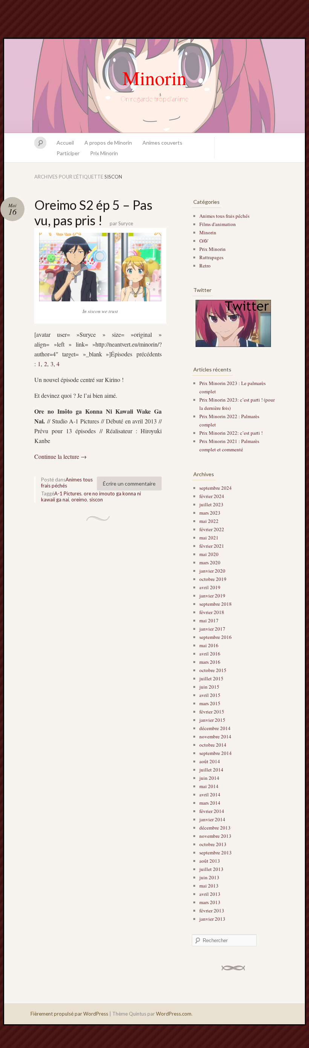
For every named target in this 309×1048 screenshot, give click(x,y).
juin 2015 (209, 686)
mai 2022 (209, 521)
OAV (203, 240)
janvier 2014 (212, 819)
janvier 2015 (212, 719)
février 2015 (211, 711)
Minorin (154, 77)
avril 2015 (209, 695)
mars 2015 (209, 703)
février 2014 (211, 811)
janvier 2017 (212, 628)
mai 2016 (209, 645)
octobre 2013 (212, 844)
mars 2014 (209, 802)
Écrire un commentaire (129, 483)
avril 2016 (209, 653)
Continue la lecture (60, 456)
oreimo (79, 500)
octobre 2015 (212, 670)
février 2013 (211, 910)
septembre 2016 (215, 637)
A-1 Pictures (67, 493)
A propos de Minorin (108, 142)
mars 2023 (209, 512)
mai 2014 (209, 786)
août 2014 (209, 761)
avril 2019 (209, 587)
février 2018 (211, 612)
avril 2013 (209, 894)
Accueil (65, 142)
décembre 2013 (215, 827)
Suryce (125, 223)
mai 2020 (209, 554)
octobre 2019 (212, 579)
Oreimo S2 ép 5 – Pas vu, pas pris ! (93, 212)
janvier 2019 (212, 595)
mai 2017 (209, 620)
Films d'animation (217, 224)
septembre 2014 (215, 753)
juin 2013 (209, 877)
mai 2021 (209, 537)
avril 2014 (209, 794)
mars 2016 (209, 661)
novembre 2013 (215, 836)
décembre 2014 (215, 728)
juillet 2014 (211, 769)
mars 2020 (209, 562)
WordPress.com (173, 1014)
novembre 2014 (215, 736)
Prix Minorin (104, 153)
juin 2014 (209, 778)
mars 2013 (209, 902)
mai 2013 (209, 885)
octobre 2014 (212, 744)
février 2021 (211, 545)
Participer (68, 153)
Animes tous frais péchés (67, 483)
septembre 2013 (215, 852)
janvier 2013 (212, 918)
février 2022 (211, 529)
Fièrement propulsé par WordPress (69, 1014)
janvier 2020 (212, 570)
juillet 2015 (211, 678)
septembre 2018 (215, 603)
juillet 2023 (211, 504)
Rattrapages (211, 257)
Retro (205, 265)
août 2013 (209, 860)
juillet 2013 (211, 869)
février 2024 (211, 496)
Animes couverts (162, 142)
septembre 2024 (215, 487)
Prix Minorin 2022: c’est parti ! (231, 432)
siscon (96, 500)
